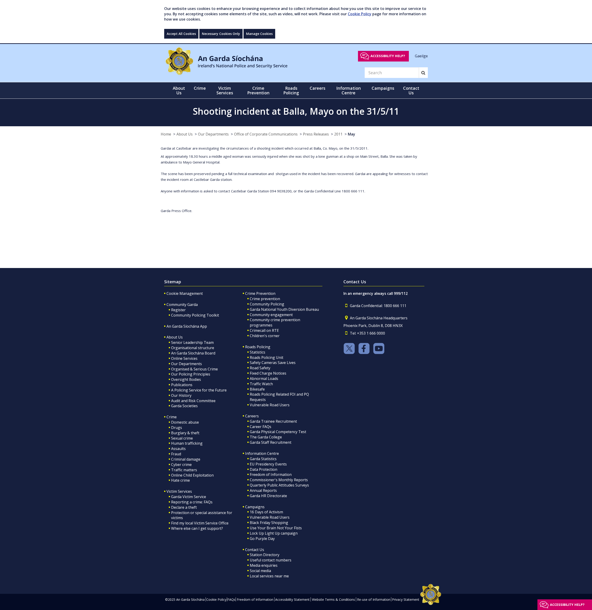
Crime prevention (265, 298)
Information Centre (262, 453)
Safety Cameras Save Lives (273, 362)
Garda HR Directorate (268, 495)
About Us (184, 134)
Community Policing (267, 304)
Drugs (176, 427)
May (351, 134)
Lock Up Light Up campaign (274, 533)
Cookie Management (184, 293)
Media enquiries (264, 565)
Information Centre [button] (348, 90)
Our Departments (213, 134)
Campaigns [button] (383, 88)
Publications (181, 384)
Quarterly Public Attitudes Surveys (279, 485)
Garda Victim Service (188, 496)
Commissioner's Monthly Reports (279, 479)
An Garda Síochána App (186, 326)
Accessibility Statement (292, 599)
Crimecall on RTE (264, 330)
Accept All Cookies (181, 33)
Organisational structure (192, 347)
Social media (260, 570)
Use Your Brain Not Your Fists (276, 527)
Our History (181, 395)
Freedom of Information (271, 474)
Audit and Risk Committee (193, 400)
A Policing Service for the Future (199, 390)
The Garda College (266, 437)
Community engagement (271, 314)
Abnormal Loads (264, 378)
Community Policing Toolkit (195, 315)
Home (166, 134)
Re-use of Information (373, 599)
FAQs (231, 599)
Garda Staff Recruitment (270, 442)
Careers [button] (317, 88)
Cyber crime (181, 464)
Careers (252, 416)
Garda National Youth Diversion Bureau (284, 309)
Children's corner (265, 335)
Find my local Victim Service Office (199, 523)
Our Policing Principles (190, 374)
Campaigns (255, 506)
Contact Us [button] (411, 90)
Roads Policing (257, 346)
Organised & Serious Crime (194, 369)
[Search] (423, 72)
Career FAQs (260, 426)
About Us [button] (179, 90)
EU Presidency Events (268, 464)
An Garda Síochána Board (193, 353)
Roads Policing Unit (266, 357)
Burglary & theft (185, 432)
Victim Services (179, 491)
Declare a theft (184, 507)
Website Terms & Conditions (333, 599)
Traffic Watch (261, 383)
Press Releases (316, 134)
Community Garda (182, 304)
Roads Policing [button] (291, 90)
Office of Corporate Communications (266, 134)
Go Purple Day (262, 538)
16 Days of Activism (266, 511)
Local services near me (269, 576)
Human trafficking (187, 443)
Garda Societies (184, 405)
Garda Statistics (263, 458)
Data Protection (263, 469)
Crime (171, 416)
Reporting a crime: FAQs (192, 502)
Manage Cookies (259, 33)
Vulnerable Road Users (270, 404)
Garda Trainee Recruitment (273, 421)
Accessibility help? (387, 56)
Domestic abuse (185, 422)
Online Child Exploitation (192, 475)
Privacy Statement (405, 599)
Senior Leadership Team (192, 342)
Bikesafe (257, 389)
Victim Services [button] (224, 90)
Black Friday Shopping (269, 522)
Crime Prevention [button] (258, 90)
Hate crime (180, 480)
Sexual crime (182, 438)
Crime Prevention (260, 293)
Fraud (176, 453)
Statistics (257, 352)
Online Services (184, 358)
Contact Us (254, 549)
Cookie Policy (359, 13)
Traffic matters (184, 469)
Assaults (178, 448)
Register (178, 309)
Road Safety (260, 367)
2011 (338, 134)
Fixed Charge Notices (268, 373)
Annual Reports (263, 490)
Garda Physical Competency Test (278, 431)
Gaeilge (421, 55)
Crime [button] (200, 88)
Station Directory (264, 554)
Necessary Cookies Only (221, 33)
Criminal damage (185, 459)
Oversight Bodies (186, 379)
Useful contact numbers (270, 560)
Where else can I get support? (197, 528)
